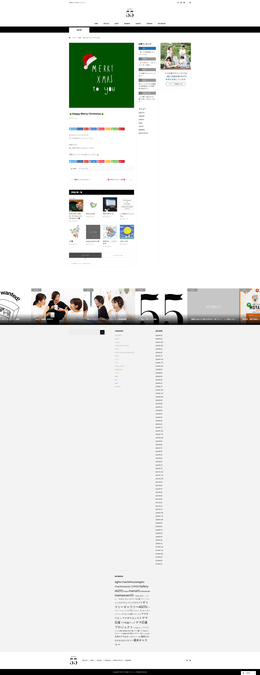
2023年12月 (159, 390)
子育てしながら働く (145, 633)
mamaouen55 (124, 595)
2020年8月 (158, 526)
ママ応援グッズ (128, 622)
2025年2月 (158, 352)
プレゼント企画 (127, 614)
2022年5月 (158, 455)
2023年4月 (158, 417)
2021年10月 (159, 479)
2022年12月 (159, 431)
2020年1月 (158, 543)
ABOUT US (141, 113)
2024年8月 (158, 373)
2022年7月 (158, 448)
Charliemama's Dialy (122, 346)
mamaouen (145, 591)
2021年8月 (158, 485)
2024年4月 (158, 376)
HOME (96, 23)
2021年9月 (158, 482)
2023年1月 (158, 427)
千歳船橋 (124, 633)
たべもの (129, 599)
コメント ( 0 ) (85, 255)
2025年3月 (158, 349)
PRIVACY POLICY (143, 133)
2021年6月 (158, 492)
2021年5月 (158, 496)
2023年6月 (158, 410)
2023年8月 (158, 404)
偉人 (129, 631)
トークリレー (122, 610)
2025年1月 (158, 356)
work (116, 383)
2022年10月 (159, 438)
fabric (117, 359)
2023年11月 (159, 393)
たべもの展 (136, 599)
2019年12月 (159, 547)
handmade (118, 369)
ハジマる (129, 610)
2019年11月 (159, 550)
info (116, 376)
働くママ (134, 631)
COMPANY (149, 23)
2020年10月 (159, 520)
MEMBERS (127, 23)
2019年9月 (158, 557)
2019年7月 (158, 564)
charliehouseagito (133, 582)
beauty (117, 342)
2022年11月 (159, 434)
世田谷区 (125, 631)
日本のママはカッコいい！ (126, 636)
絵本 (139, 637)
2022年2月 (158, 465)
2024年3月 (158, 380)
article (117, 339)
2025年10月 (159, 346)
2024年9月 (158, 369)
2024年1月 (158, 386)
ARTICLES (106, 23)
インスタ (147, 599)
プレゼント (136, 611)
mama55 (134, 591)
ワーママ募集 (118, 631)
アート (143, 599)
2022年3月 (158, 462)
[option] (26, 306)
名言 (128, 633)
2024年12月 (159, 359)
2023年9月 (158, 400)
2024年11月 (159, 363)
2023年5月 (158, 414)
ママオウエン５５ (131, 618)
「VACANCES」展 (122, 599)
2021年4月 (158, 499)
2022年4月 (158, 458)
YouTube (118, 386)
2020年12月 (159, 513)
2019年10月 (159, 554)
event (117, 356)
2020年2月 (158, 540)
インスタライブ (135, 602)
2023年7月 (158, 407)
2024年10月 (159, 366)
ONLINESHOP (162, 23)
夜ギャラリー (134, 633)
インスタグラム (121, 602)
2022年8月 (158, 444)
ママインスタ (137, 614)
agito (118, 582)
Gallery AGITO (119, 366)
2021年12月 (159, 472)
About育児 (118, 335)
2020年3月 (158, 537)
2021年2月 (158, 506)
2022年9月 (158, 441)
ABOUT (117, 23)
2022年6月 (158, 451)
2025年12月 (159, 342)
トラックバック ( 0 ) (118, 255)
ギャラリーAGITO (135, 607)
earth (79, 30)
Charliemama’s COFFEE (127, 586)
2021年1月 (158, 509)
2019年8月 (158, 561)
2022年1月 (158, 468)
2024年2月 (158, 383)
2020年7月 (158, 530)
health (117, 373)
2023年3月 (158, 421)
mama (126, 591)
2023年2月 (158, 424)
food (116, 363)
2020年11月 (159, 516)
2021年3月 (158, 503)
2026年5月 (158, 335)
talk (116, 380)
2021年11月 (159, 475)
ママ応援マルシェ (137, 627)
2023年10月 (159, 397)
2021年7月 (158, 489)
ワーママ (146, 628)
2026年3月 (158, 339)
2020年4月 (158, 533)
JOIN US (141, 126)
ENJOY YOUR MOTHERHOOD (124, 352)
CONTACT (138, 23)
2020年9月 (158, 523)
